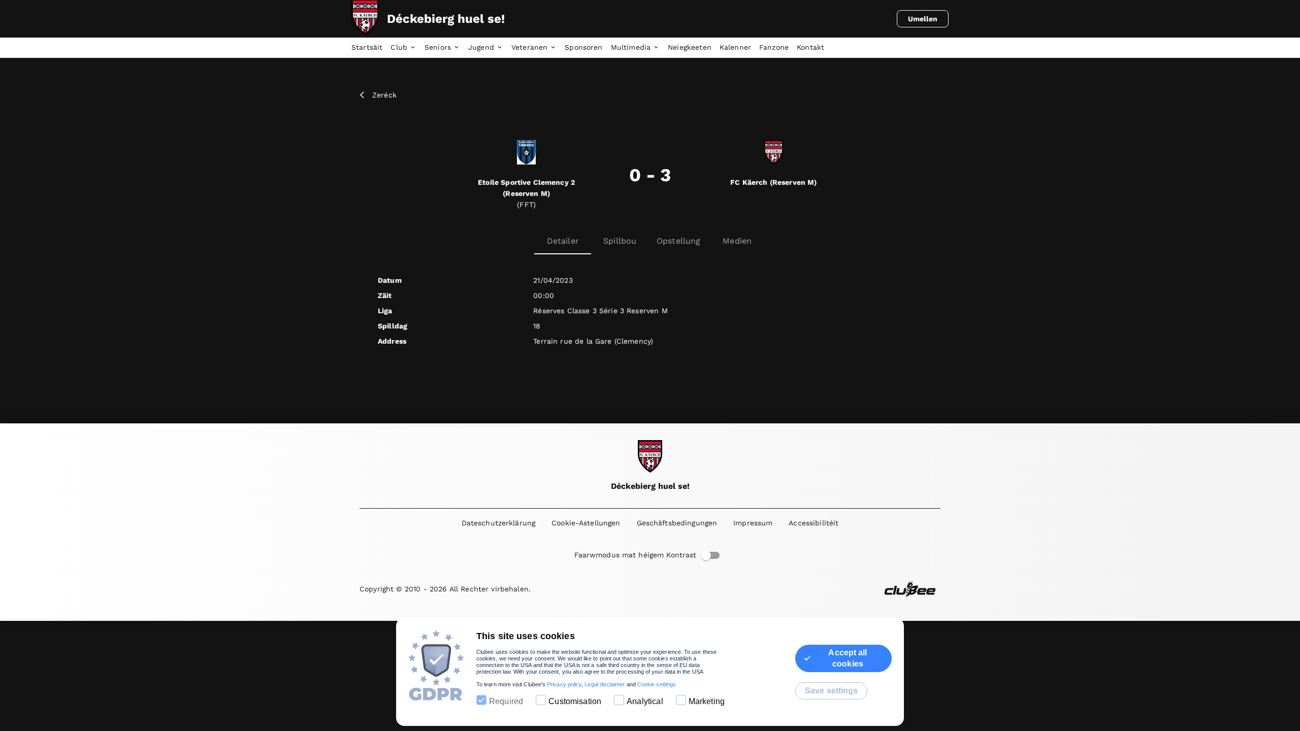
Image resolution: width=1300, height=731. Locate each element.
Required (506, 701)
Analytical (645, 701)
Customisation (574, 701)
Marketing (707, 701)
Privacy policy (564, 684)
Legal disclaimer (604, 684)
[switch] (706, 555)
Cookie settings (656, 684)
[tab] (371, 48)
